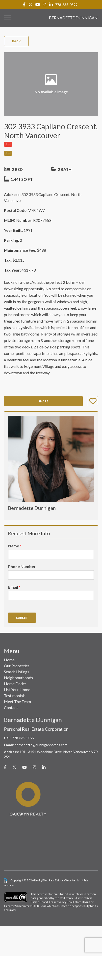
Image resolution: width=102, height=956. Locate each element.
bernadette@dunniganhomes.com (41, 745)
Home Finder (15, 683)
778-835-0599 (66, 4)
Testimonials (15, 695)
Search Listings (16, 671)
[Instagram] (44, 4)
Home (9, 659)
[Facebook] (24, 4)
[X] (30, 4)
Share (43, 401)
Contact (11, 707)
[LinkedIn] (51, 4)
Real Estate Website (62, 880)
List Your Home (17, 689)
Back (16, 41)
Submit (22, 618)
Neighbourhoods (18, 677)
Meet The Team (17, 701)
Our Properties (16, 665)
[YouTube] (37, 4)
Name (15, 545)
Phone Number (22, 566)
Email (14, 587)
